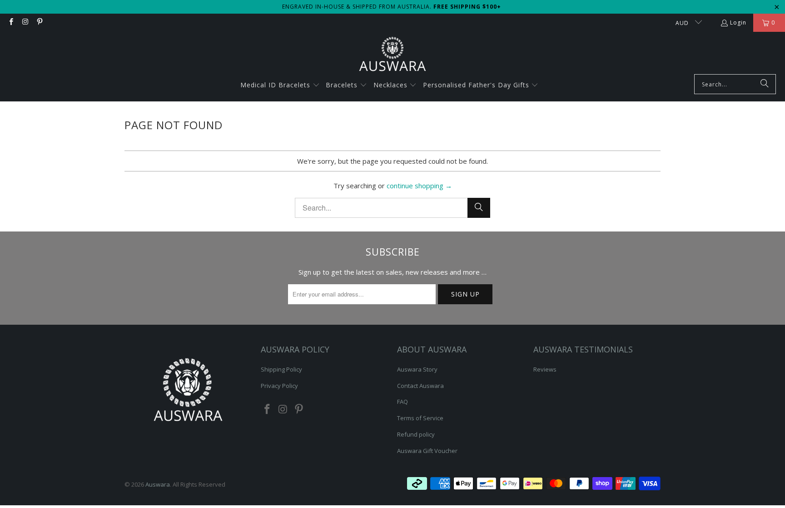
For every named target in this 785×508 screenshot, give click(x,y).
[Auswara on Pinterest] (39, 22)
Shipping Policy (281, 369)
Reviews (544, 369)
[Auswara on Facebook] (11, 22)
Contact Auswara (420, 386)
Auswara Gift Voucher (427, 451)
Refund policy (416, 434)
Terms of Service (420, 418)
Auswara (157, 484)
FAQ (402, 401)
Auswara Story (417, 369)
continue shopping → (419, 185)
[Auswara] (392, 55)
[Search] (764, 84)
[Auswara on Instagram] (25, 22)
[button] (280, 85)
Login (738, 22)
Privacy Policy (279, 386)
